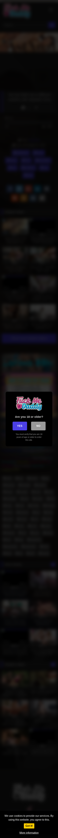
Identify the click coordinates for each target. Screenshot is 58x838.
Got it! (29, 825)
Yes (19, 426)
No (38, 426)
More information (29, 832)
